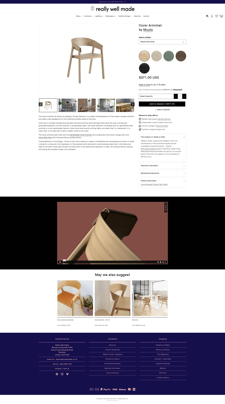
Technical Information (149, 166)
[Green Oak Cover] (168, 56)
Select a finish (145, 37)
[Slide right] (133, 104)
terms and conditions (149, 149)
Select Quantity (146, 96)
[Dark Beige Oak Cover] (156, 56)
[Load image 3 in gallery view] (87, 105)
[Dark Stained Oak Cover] (180, 56)
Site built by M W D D (112, 400)
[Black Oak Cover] (144, 68)
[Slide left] (41, 104)
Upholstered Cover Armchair (81, 135)
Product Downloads (148, 181)
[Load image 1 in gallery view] (48, 105)
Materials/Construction (150, 173)
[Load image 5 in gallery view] (125, 105)
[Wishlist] (216, 16)
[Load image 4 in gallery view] (106, 105)
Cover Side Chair (45, 138)
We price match (162, 126)
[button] (79, 16)
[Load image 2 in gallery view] (67, 105)
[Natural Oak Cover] (144, 56)
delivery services (164, 119)
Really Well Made (111, 398)
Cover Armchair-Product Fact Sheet (154, 184)
